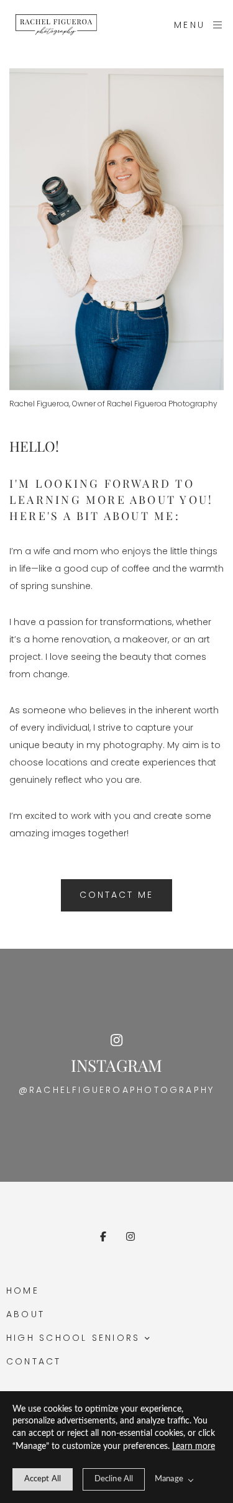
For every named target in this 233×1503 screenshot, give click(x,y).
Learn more (193, 1446)
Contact (34, 1361)
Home (22, 1290)
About (25, 1314)
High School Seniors (73, 1338)
